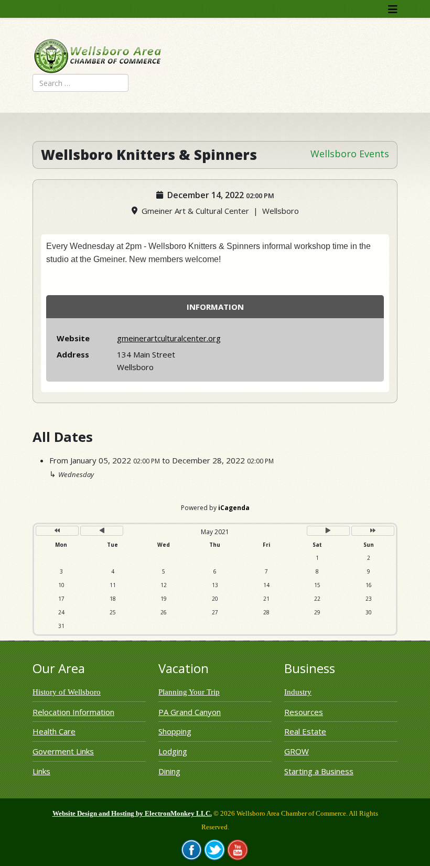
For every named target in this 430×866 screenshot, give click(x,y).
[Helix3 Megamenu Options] (392, 9)
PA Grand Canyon (189, 712)
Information (215, 306)
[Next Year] (372, 531)
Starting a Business (318, 771)
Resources (303, 712)
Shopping (174, 731)
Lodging (172, 751)
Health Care (54, 731)
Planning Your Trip (189, 692)
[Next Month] (328, 531)
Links (41, 771)
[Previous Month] (101, 531)
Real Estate (305, 731)
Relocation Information (73, 712)
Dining (169, 771)
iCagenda (234, 507)
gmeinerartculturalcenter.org (169, 338)
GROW (296, 751)
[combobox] (80, 83)
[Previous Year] (57, 531)
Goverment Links (63, 751)
